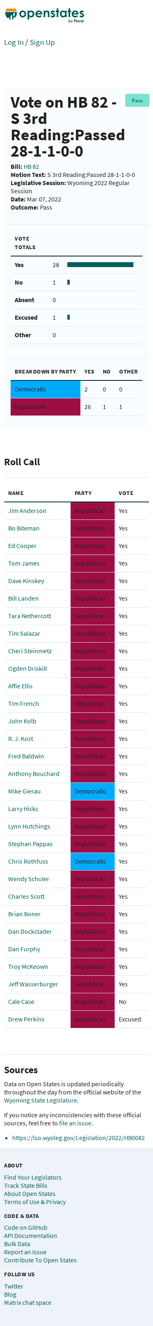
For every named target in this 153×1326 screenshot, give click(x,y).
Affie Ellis (20, 686)
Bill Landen (23, 598)
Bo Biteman (24, 528)
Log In (14, 42)
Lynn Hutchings (29, 826)
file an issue (75, 1123)
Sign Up (42, 42)
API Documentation (30, 1235)
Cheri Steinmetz (30, 651)
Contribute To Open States (40, 1260)
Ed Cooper (22, 545)
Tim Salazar (24, 633)
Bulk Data (17, 1244)
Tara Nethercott (29, 616)
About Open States (29, 1193)
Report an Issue (25, 1252)
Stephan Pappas (30, 844)
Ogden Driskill (27, 668)
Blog (10, 1294)
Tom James (24, 563)
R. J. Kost (20, 738)
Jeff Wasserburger (33, 984)
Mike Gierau (24, 791)
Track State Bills (25, 1185)
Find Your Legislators (33, 1177)
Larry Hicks (23, 808)
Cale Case (21, 1001)
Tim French (23, 703)
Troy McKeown (28, 966)
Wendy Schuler (28, 879)
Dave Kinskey (26, 581)
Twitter (13, 1286)
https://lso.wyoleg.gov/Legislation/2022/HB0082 (78, 1138)
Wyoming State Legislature (40, 1100)
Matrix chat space (27, 1302)
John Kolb (22, 721)
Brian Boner (24, 914)
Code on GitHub (25, 1227)
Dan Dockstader (30, 931)
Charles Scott (26, 896)
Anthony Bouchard (34, 773)
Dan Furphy (24, 949)
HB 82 (31, 166)
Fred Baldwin (26, 756)
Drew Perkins (26, 1019)
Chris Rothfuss (28, 861)
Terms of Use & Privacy (35, 1202)
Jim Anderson (27, 510)
